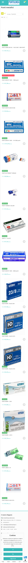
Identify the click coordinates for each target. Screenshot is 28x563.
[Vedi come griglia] (2, 13)
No (13, 554)
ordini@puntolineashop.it (9, 524)
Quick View (14, 47)
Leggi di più (13, 558)
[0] (24, 2)
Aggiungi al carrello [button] (24, 50)
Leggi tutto (24, 83)
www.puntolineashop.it (9, 527)
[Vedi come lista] (5, 13)
